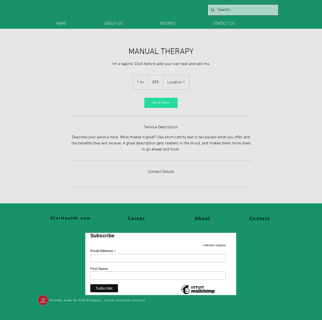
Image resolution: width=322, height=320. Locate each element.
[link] (161, 103)
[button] (128, 24)
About (203, 218)
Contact (260, 218)
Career (136, 218)
